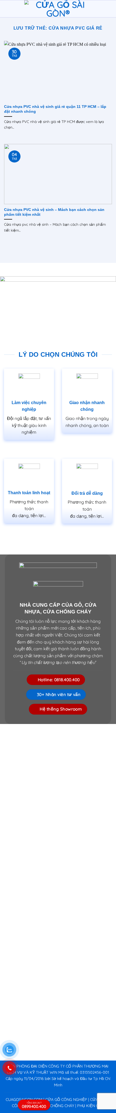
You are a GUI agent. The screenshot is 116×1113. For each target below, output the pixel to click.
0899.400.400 (34, 1105)
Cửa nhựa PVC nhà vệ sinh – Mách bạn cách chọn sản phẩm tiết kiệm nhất (54, 212)
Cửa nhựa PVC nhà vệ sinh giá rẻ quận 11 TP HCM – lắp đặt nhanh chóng (55, 109)
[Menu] (7, 8)
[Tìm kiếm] (110, 8)
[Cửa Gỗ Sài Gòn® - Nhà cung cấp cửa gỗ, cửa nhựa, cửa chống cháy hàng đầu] (58, 8)
